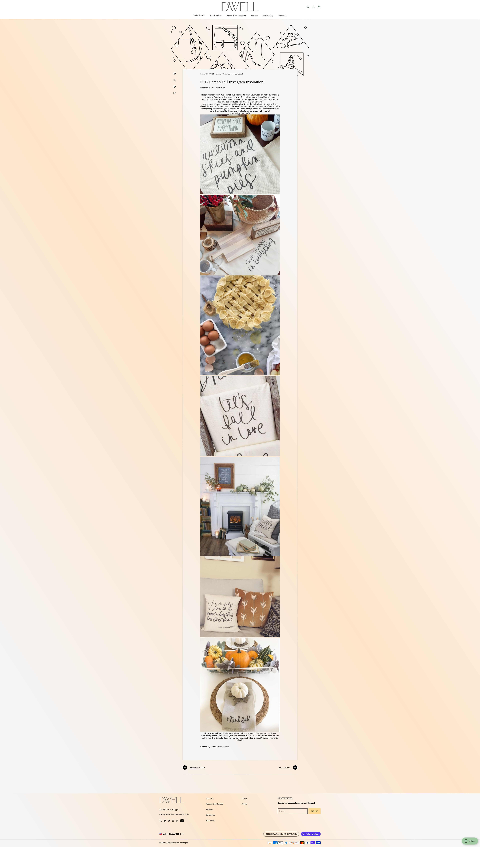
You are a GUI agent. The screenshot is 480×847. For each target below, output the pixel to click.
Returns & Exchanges (214, 804)
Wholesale (210, 820)
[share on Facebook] (174, 73)
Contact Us (210, 815)
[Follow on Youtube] (182, 820)
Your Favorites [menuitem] (216, 15)
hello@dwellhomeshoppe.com (281, 834)
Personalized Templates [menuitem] (236, 15)
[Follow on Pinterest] (169, 820)
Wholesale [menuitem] (282, 15)
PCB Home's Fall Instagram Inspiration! (227, 74)
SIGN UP (314, 811)
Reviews (209, 809)
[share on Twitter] (174, 80)
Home (202, 74)
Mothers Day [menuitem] (268, 15)
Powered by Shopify (180, 842)
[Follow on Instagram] (173, 820)
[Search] (308, 6)
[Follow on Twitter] (160, 820)
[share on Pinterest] (174, 86)
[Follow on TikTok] (177, 820)
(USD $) (172, 834)
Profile (244, 804)
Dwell (169, 842)
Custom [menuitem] (254, 15)
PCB (208, 74)
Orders (244, 798)
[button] (199, 15)
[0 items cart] (319, 6)
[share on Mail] (174, 93)
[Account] (313, 6)
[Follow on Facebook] (165, 820)
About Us (210, 798)
